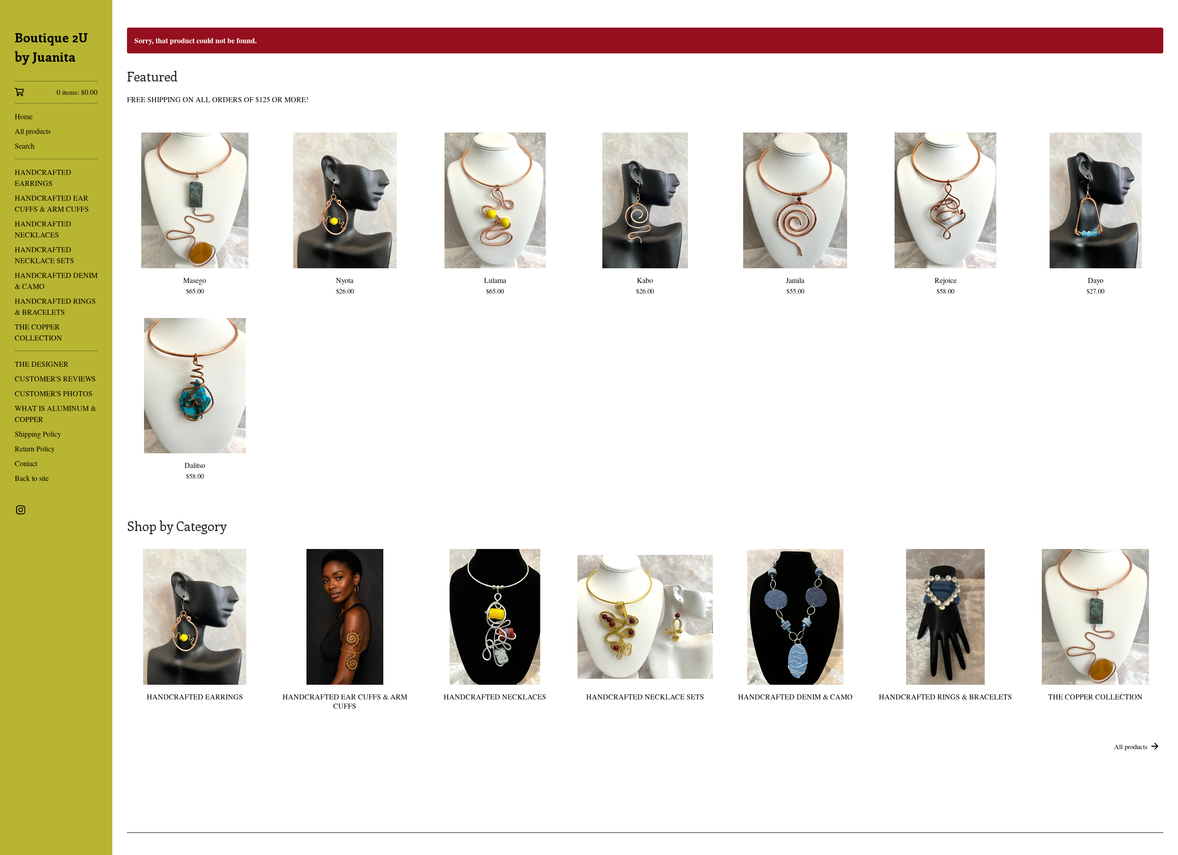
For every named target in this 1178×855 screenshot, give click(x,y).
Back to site (32, 478)
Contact (26, 463)
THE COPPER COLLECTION (38, 332)
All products (33, 131)
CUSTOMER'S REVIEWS (55, 378)
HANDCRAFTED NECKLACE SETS (44, 254)
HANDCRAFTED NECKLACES (43, 229)
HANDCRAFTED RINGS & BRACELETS (55, 306)
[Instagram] (21, 510)
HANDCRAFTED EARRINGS (43, 177)
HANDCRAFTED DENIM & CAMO (56, 280)
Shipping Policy (38, 434)
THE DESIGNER (42, 364)
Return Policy (35, 448)
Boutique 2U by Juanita (51, 47)
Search (25, 145)
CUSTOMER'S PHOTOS (53, 393)
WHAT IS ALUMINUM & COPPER (55, 413)
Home (24, 116)
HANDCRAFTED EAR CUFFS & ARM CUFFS (52, 203)
